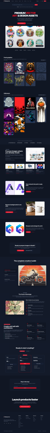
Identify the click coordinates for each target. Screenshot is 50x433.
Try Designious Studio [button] (20, 250)
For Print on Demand (28, 418)
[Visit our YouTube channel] (10, 423)
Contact (41, 419)
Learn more (33, 191)
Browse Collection (21, 23)
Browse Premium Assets (25, 406)
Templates (19, 417)
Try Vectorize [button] (28, 191)
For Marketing (27, 417)
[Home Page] (7, 417)
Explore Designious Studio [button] (29, 250)
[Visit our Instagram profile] (8, 423)
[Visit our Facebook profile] (6, 423)
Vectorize (19, 424)
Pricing (41, 418)
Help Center (34, 419)
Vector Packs (19, 418)
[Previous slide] (6, 37)
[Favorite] (12, 71)
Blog (33, 417)
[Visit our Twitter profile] (4, 423)
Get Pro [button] (25, 363)
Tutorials (34, 418)
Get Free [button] (11, 364)
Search (36, 4)
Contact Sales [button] (38, 363)
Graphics (19, 419)
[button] (9, 67)
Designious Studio (20, 423)
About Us (42, 417)
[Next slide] (43, 37)
